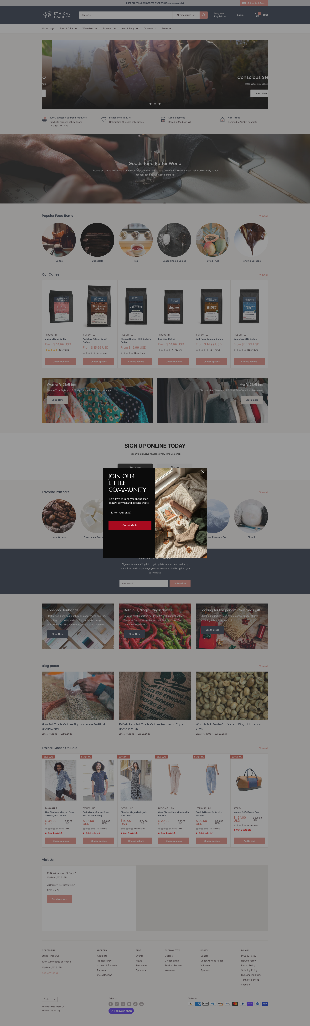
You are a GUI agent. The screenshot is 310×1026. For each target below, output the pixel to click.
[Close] (203, 472)
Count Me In (130, 525)
